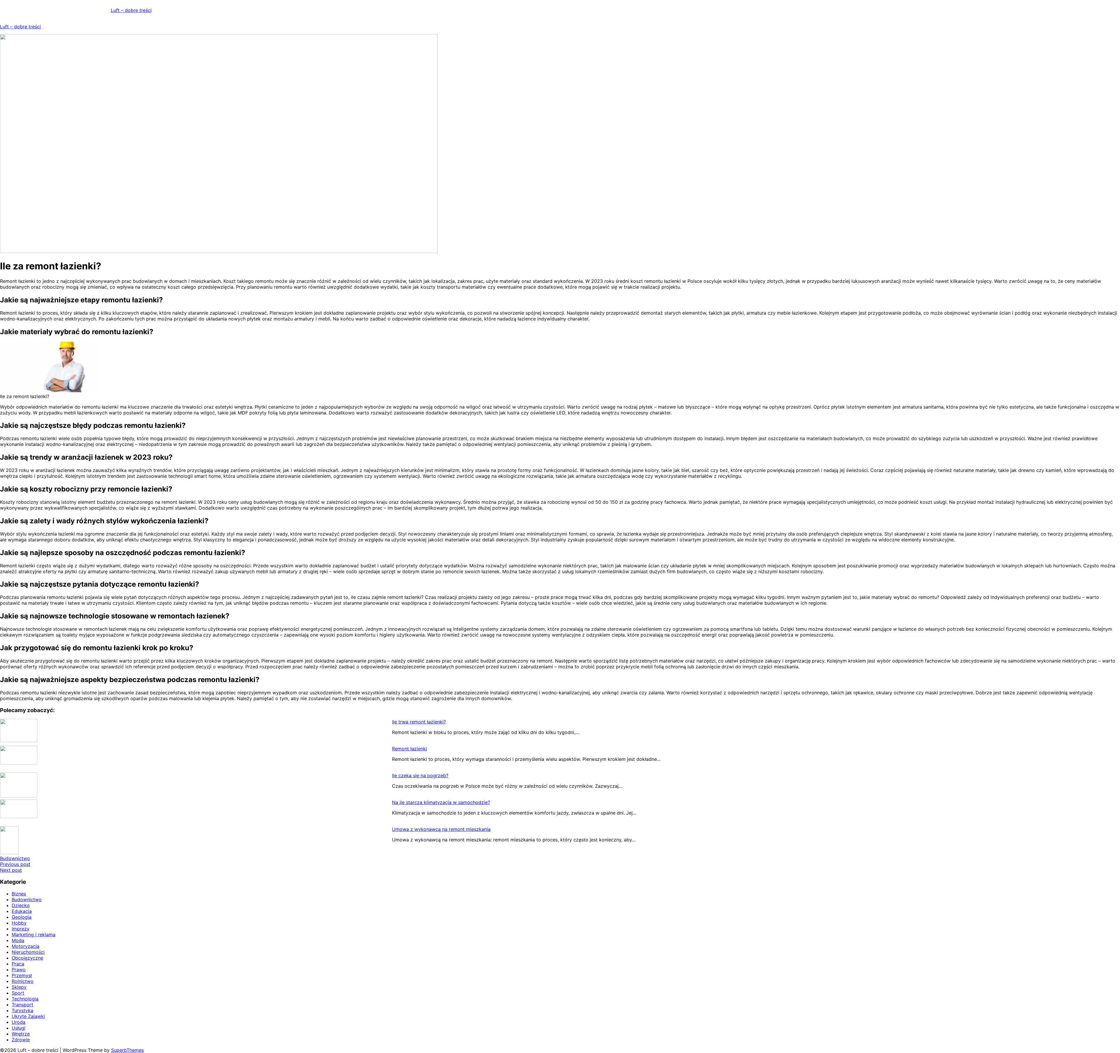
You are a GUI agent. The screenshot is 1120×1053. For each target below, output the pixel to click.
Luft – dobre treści (131, 10)
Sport (18, 993)
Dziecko (21, 905)
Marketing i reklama (33, 934)
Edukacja (22, 911)
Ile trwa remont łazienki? (419, 722)
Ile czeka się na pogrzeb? (420, 775)
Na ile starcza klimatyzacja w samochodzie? (441, 802)
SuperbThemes (127, 1050)
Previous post (15, 864)
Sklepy (19, 987)
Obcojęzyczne (27, 958)
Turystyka (22, 1010)
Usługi (18, 1028)
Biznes (19, 894)
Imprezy (20, 929)
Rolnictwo (23, 981)
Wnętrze (21, 1034)
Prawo (19, 969)
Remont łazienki (409, 749)
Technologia (25, 999)
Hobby (19, 923)
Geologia (22, 917)
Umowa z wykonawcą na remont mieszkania (441, 829)
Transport (22, 1004)
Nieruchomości (28, 952)
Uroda (18, 1022)
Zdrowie (21, 1039)
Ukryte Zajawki (28, 1016)
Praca (18, 964)
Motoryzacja (25, 946)
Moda (18, 940)
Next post (11, 870)
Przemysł (22, 975)
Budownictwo (15, 858)
